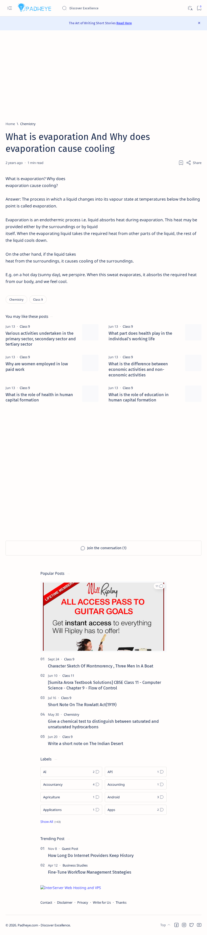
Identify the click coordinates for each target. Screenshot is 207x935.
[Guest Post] (70, 848)
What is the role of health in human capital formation (39, 397)
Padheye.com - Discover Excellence (44, 925)
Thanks (121, 902)
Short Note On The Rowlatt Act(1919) (82, 704)
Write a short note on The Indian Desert (85, 743)
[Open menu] (9, 8)
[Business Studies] (75, 865)
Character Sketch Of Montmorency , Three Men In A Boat (100, 665)
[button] (159, 586)
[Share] (193, 162)
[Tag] (25, 326)
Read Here (124, 23)
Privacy (82, 902)
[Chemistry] (16, 299)
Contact (46, 902)
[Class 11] (68, 675)
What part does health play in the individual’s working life (140, 336)
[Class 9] (38, 299)
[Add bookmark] (181, 162)
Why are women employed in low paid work (37, 366)
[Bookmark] (199, 8)
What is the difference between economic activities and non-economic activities (138, 369)
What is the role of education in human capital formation (139, 397)
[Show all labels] (50, 821)
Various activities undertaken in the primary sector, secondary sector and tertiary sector (41, 339)
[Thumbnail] (90, 332)
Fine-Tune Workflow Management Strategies (89, 872)
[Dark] (189, 8)
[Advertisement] (103, 75)
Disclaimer (64, 902)
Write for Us (102, 902)
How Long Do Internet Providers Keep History (91, 855)
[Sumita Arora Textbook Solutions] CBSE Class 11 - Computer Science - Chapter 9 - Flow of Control (104, 685)
